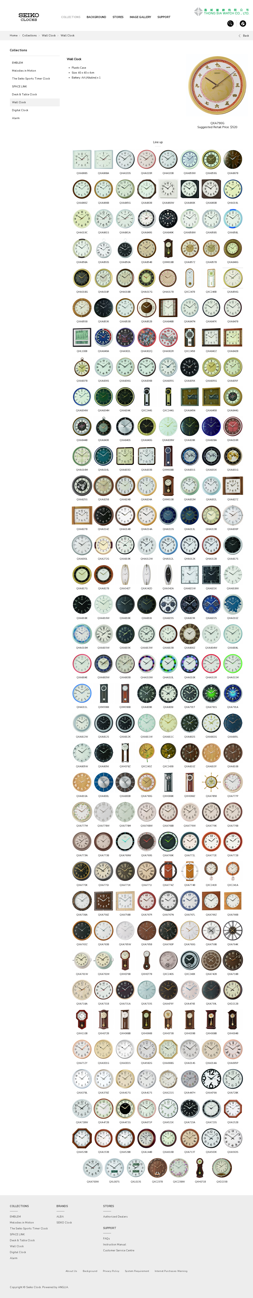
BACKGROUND (96, 17)
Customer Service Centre (118, 1250)
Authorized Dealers (115, 1217)
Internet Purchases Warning (171, 1271)
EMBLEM (17, 63)
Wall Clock (49, 35)
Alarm (16, 118)
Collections (29, 35)
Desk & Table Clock (24, 94)
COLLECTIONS (70, 17)
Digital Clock (20, 110)
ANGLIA (63, 1287)
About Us (71, 1271)
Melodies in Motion (24, 71)
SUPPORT (164, 17)
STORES (118, 17)
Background (90, 1271)
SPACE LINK (19, 86)
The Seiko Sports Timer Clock (31, 78)
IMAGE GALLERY (140, 17)
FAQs (106, 1238)
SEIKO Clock (64, 1222)
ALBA (60, 1217)
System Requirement (137, 1271)
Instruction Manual (114, 1244)
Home (13, 35)
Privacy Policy (111, 1271)
